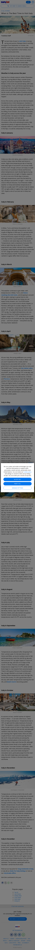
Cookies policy (27, 472)
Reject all (17, 483)
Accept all (17, 479)
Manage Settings (17, 488)
